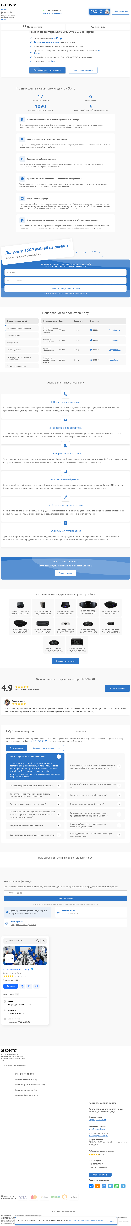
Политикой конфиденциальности (86, 904)
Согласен (110, 1221)
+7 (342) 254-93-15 (53, 10)
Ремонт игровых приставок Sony (30, 1084)
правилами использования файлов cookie (86, 1220)
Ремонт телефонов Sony (26, 1079)
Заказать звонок (65, 573)
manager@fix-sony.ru (98, 1135)
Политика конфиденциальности (65, 1211)
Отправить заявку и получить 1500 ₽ (65, 288)
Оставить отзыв (117, 688)
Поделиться (91, 1186)
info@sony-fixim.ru (97, 1129)
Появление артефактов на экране (49, 360)
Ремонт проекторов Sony (26, 1090)
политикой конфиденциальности (76, 293)
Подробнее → (115, 330)
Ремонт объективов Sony (26, 1095)
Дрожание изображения (48, 349)
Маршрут (12, 986)
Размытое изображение (48, 340)
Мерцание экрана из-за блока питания (50, 330)
